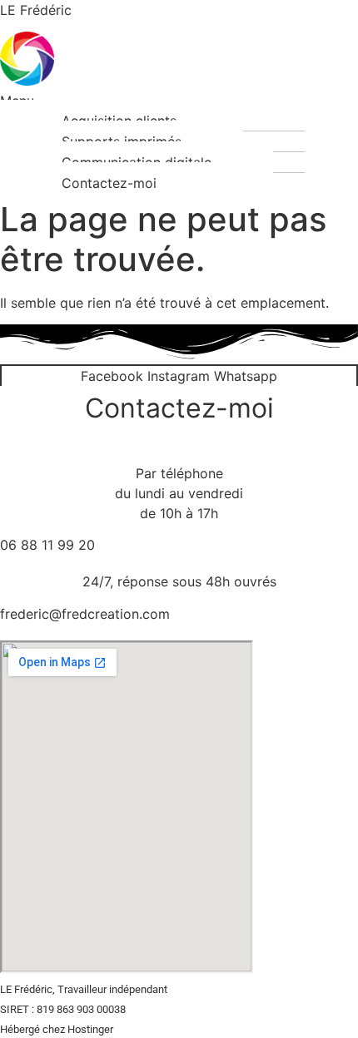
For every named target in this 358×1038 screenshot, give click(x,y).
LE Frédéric (36, 10)
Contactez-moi (109, 183)
